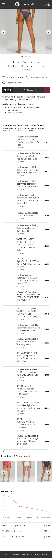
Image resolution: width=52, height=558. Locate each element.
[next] (48, 32)
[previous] (3, 32)
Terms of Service (40, 554)
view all (26, 456)
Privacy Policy (26, 554)
